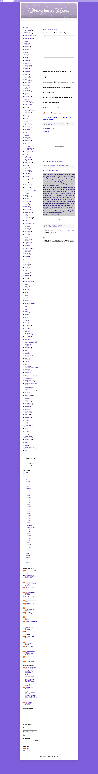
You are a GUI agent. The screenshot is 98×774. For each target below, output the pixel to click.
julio (27, 551)
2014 (26, 472)
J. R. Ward (26, 198)
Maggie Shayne (27, 239)
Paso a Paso (27, 294)
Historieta (26, 174)
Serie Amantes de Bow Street (30, 367)
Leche (25, 215)
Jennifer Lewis (27, 204)
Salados (26, 350)
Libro (25, 220)
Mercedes (27, 748)
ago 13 (28, 522)
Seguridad (26, 364)
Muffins (25, 259)
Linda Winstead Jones (29, 223)
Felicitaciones (27, 146)
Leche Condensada (28, 217)
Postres (26, 314)
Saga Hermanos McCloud (29, 341)
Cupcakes (26, 121)
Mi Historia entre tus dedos (31, 570)
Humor (49, 124)
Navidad (26, 265)
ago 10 (28, 533)
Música (25, 262)
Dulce (25, 132)
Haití (25, 168)
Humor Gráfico (27, 184)
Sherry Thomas (27, 412)
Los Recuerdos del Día (30, 592)
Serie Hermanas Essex (29, 381)
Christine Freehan (28, 102)
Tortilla (25, 434)
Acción (25, 26)
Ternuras (26, 426)
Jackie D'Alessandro (28, 200)
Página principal (26, 19)
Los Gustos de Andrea (30, 608)
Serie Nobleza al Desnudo (30, 397)
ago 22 (28, 506)
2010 (26, 479)
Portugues (26, 312)
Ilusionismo (26, 187)
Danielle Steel (27, 124)
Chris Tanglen (27, 101)
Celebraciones (27, 91)
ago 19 (28, 511)
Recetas (26, 323)
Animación (26, 44)
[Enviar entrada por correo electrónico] (67, 123)
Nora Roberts (27, 272)
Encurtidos (26, 142)
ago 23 (28, 504)
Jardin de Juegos (28, 702)
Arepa (25, 55)
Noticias (26, 273)
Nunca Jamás (28, 612)
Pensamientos (27, 300)
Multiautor (26, 261)
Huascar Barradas (28, 178)
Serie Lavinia (27, 392)
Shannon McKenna (28, 408)
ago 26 (28, 499)
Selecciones (27, 366)
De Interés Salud (29, 127)
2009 (26, 565)
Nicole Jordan (27, 268)
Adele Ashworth (27, 29)
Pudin (25, 319)
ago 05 (28, 542)
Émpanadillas (27, 140)
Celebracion (56, 226)
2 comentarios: (60, 225)
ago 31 (28, 490)
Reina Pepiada (27, 328)
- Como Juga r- (28, 703)
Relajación (26, 330)
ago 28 (28, 495)
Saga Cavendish (27, 339)
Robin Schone (27, 333)
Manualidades (27, 245)
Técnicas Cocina (27, 425)
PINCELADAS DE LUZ (30, 603)
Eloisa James (27, 137)
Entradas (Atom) (52, 232)
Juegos (26, 211)
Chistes (26, 98)
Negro (52, 124)
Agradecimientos (51, 226)
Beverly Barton (27, 73)
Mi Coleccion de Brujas (30, 659)
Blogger (56, 756)
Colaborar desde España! (29, 613)
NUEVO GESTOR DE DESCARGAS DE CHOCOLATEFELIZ (29, 672)
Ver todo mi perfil (26, 750)
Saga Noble (26, 345)
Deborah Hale (27, 129)
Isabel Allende (27, 196)
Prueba (26, 317)
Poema (25, 309)
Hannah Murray (27, 170)
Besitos (26, 69)
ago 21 (28, 508)
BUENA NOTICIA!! (50, 30)
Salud (25, 356)
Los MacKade (27, 231)
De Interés (26, 126)
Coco (25, 105)
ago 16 (28, 517)
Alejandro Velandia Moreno (30, 35)
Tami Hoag (26, 420)
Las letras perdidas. (28, 638)
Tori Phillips (26, 431)
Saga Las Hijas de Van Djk (30, 342)
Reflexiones (26, 325)
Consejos (26, 113)
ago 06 (28, 540)
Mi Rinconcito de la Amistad (31, 600)
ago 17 (28, 515)
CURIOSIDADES (28, 123)
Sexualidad (26, 406)
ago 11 (28, 531)
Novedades (26, 275)
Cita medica (46, 131)
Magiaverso (26, 240)
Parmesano (26, 292)
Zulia (25, 450)
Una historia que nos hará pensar (31, 647)
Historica (26, 173)
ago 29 (28, 493)
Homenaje (26, 176)
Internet (26, 193)
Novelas (26, 276)
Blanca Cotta (27, 77)
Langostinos (27, 214)
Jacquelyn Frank (27, 201)
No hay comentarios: (61, 123)
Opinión (26, 283)
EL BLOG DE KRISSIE (29, 646)
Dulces (25, 134)
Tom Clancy (26, 430)
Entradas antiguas (70, 230)
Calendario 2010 (28, 83)
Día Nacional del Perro (29, 604)
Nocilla (25, 270)
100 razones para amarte (29, 609)
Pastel (25, 295)
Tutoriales (26, 440)
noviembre (28, 483)
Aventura (26, 60)
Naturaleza (26, 264)
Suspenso (26, 419)
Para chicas (26, 289)
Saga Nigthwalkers (28, 344)
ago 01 (28, 549)
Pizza (25, 308)
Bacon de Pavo (27, 65)
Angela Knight (27, 43)
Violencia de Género (28, 447)
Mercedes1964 (60, 161)
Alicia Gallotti (27, 37)
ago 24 (28, 502)
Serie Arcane (27, 369)
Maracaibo (26, 247)
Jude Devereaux (27, 209)
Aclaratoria (26, 27)
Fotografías (26, 156)
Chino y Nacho (27, 96)
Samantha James (28, 358)
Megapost (26, 256)
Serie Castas (27, 374)
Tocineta (26, 428)
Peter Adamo (27, 301)
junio (27, 553)
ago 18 (28, 513)
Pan (25, 284)
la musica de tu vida (29, 661)
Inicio (60, 230)
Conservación (27, 115)
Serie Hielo (26, 386)
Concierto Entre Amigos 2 (29, 110)
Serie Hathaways (28, 378)
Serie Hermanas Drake (29, 380)
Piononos (26, 306)
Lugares (26, 232)
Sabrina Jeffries (27, 338)
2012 (26, 476)
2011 (26, 478)
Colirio (25, 107)
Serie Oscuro (27, 400)
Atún (25, 58)
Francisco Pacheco (28, 157)
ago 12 (28, 529)
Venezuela (26, 444)
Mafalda (26, 237)
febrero (27, 560)
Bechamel (26, 68)
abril (27, 557)
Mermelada (26, 258)
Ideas (25, 185)
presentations (51, 161)
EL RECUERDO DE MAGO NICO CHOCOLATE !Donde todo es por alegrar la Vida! (31, 669)
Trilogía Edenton (27, 437)
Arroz (25, 57)
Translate (34, 731)
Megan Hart (26, 254)
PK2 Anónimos (28, 642)
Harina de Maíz (27, 171)
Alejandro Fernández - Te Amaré (31, 588)
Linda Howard (27, 222)
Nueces (26, 278)
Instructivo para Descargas (30, 190)
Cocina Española (28, 104)
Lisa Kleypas (27, 226)
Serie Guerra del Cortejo (29, 377)
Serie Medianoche (28, 393)
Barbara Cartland (28, 66)
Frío (25, 160)
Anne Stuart (26, 47)
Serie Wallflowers (28, 404)
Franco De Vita (27, 159)
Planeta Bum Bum (29, 627)
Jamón (25, 203)
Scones (26, 363)
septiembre (28, 486)
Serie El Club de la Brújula (30, 375)
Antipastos (26, 51)
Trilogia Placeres (28, 439)
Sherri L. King (27, 411)
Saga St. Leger (27, 348)
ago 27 (28, 497)
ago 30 (28, 491)
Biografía (26, 74)
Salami (25, 352)
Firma (25, 154)
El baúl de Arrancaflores (30, 596)
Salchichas (26, 353)
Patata (25, 297)
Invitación (26, 195)
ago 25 (28, 500)
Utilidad (26, 442)
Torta (25, 433)
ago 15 (28, 518)
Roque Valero (27, 336)
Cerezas (26, 93)
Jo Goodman (27, 207)
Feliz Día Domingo (28, 148)
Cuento (26, 118)
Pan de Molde (27, 286)
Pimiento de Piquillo (28, 305)
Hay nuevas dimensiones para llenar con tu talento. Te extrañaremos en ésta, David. (30, 577)
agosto (27, 488)
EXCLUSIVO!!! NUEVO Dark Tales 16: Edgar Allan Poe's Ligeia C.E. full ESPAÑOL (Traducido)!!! (31, 691)
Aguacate (26, 32)
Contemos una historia (29, 653)
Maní (25, 243)
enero (27, 562)
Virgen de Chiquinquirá (29, 448)
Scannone (26, 361)
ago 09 (28, 535)
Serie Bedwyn (27, 370)
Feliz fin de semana (28, 151)
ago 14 (28, 520)
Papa (25, 287)
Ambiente (26, 41)
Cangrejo (26, 87)
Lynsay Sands (27, 234)
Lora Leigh (26, 229)
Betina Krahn (27, 71)
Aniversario (26, 46)
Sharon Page (27, 409)
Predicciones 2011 (28, 316)
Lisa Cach (26, 225)
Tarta (25, 422)
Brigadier (26, 79)
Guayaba (26, 167)
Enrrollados (26, 143)
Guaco (25, 165)
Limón (26, 628)
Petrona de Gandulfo (28, 303)
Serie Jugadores (27, 389)
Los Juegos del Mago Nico (30, 695)
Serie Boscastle (27, 372)
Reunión (26, 331)
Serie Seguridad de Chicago (30, 403)
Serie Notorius (27, 398)
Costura (26, 116)
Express (26, 145)
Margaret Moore (27, 248)
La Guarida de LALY (29, 587)
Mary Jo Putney (27, 253)
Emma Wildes (27, 138)
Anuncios (26, 52)
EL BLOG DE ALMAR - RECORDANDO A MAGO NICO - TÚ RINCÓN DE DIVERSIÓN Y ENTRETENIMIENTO (30, 679)
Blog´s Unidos (28, 656)
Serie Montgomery (28, 395)
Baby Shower (27, 63)
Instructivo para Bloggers (29, 189)
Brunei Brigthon (27, 80)
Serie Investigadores (28, 387)
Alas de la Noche (28, 33)
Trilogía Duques (27, 436)
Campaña (26, 85)
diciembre (28, 481)
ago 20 (28, 509)
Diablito (26, 131)
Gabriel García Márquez (29, 163)
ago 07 (28, 538)
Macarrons (26, 236)
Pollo (25, 311)
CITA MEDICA (48, 128)
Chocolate (26, 99)
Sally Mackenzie (27, 355)
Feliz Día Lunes (27, 149)
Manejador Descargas (29, 242)
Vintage (26, 445)
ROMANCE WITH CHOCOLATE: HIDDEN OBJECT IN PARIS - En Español (31, 697)
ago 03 (28, 546)
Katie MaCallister (28, 212)
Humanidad (26, 181)
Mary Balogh (27, 251)
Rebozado (26, 322)
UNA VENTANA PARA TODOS (31, 582)
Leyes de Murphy (28, 218)
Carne (25, 88)
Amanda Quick (27, 40)
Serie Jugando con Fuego (29, 390)
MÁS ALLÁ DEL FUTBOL (29, 593)
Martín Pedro (27, 250)
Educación (26, 135)
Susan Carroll (27, 417)
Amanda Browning (28, 38)
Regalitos (26, 327)
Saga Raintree (27, 347)
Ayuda (25, 62)
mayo (27, 555)
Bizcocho (26, 76)
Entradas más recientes (48, 230)
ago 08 (28, 537)
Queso (25, 320)
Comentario (26, 109)
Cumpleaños (27, 120)
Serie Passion (27, 401)
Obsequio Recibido (28, 281)
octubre (27, 484)
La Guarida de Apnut (29, 575)
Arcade (25, 54)
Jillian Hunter (27, 206)
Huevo (25, 179)
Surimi (25, 415)
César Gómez (27, 94)
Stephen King (27, 414)
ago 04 (28, 544)
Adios (26, 618)
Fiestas (25, 152)
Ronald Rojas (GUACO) (29, 334)
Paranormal (26, 290)
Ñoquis (25, 279)
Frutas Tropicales (28, 162)
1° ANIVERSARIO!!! (50, 171)
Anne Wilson (27, 49)
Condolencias (27, 112)
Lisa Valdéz (26, 228)
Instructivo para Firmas (29, 192)
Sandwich (26, 359)
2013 (26, 474)
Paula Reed (26, 298)
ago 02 (28, 547)
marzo (27, 559)
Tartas (25, 423)
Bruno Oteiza (27, 82)
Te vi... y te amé (28, 643)
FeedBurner (33, 465)
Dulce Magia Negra (29, 617)
